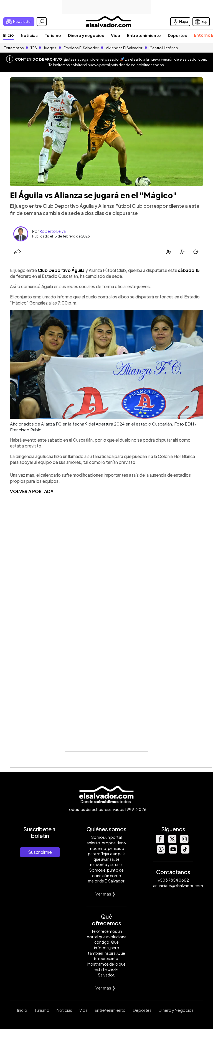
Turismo (53, 35)
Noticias (29, 35)
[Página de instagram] (184, 841)
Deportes (177, 35)
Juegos (50, 48)
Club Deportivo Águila (61, 270)
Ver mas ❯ (105, 893)
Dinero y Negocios (176, 1010)
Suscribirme (40, 852)
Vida (115, 35)
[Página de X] (172, 841)
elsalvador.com (192, 59)
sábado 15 (189, 270)
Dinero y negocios (86, 35)
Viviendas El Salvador (124, 48)
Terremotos (14, 48)
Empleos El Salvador (81, 48)
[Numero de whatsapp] (160, 852)
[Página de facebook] (159, 841)
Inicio (8, 35)
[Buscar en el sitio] (42, 21)
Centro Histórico (163, 48)
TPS (34, 48)
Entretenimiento (144, 35)
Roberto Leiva (52, 231)
